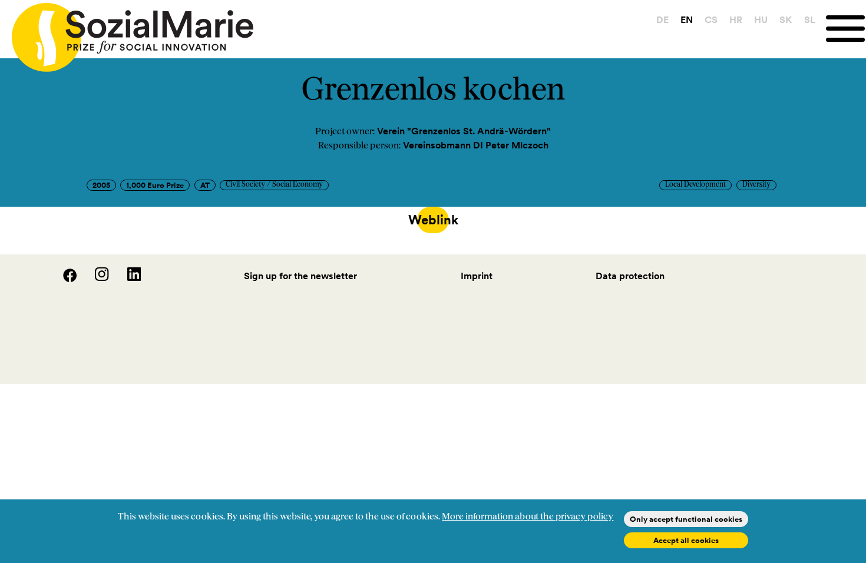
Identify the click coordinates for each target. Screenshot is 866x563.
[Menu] (846, 28)
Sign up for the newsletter (300, 276)
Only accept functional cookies (686, 519)
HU (761, 19)
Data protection (630, 276)
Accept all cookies (686, 540)
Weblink (433, 220)
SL (809, 19)
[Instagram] (95, 278)
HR (735, 19)
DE (662, 19)
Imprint (477, 276)
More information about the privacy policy (527, 517)
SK (785, 19)
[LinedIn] (126, 278)
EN (686, 19)
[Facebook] (63, 278)
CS (711, 19)
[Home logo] (126, 32)
